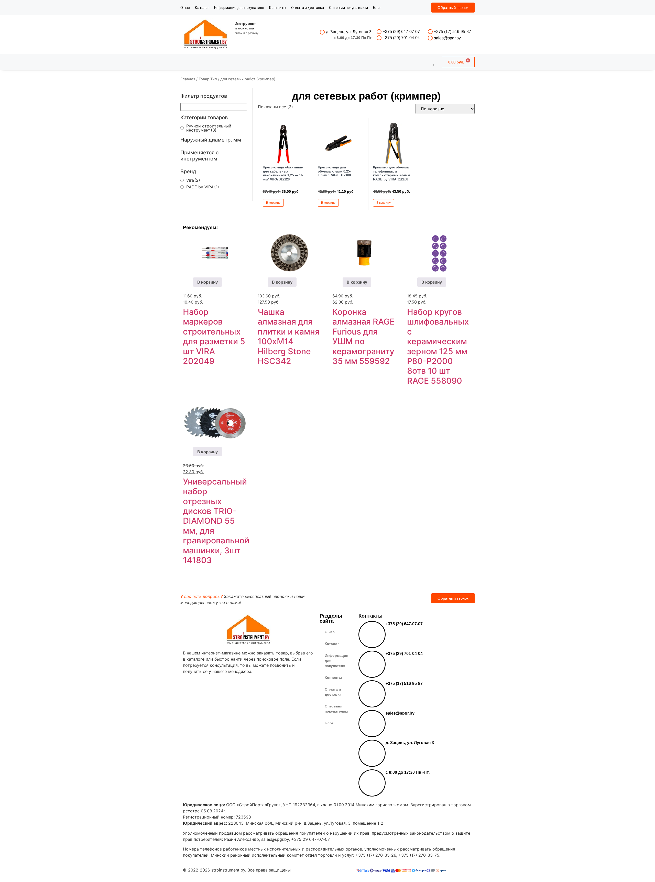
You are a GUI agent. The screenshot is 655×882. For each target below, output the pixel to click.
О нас (185, 8)
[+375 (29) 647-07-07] (379, 31)
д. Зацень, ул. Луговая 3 (349, 32)
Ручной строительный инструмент (208, 128)
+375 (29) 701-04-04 (401, 38)
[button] (299, 202)
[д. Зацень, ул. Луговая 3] (322, 32)
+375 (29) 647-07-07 (401, 31)
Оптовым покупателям (348, 8)
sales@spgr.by (447, 38)
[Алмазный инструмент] (206, 35)
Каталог (202, 8)
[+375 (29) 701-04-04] (379, 37)
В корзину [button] (273, 203)
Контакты (277, 8)
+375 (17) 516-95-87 (452, 31)
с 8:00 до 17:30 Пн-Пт (353, 38)
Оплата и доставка (307, 8)
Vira (193, 180)
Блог (377, 8)
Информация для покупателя (239, 8)
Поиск (313, 61)
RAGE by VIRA (202, 186)
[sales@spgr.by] (430, 38)
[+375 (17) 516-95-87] (430, 31)
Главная (187, 79)
